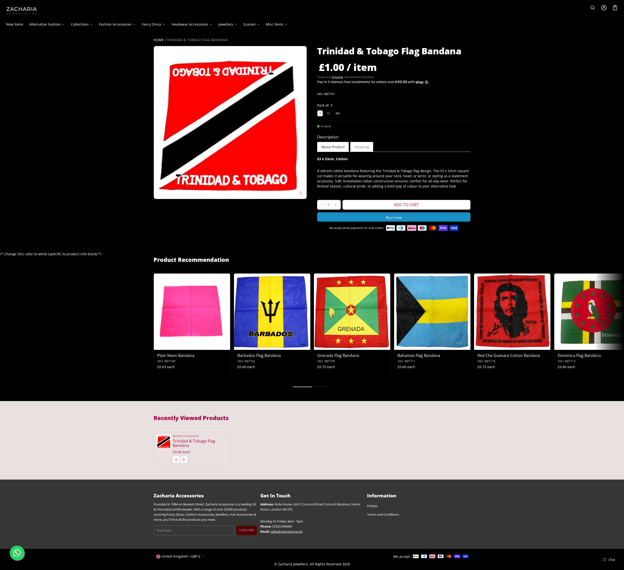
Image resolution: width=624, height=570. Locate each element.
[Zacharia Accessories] (21, 10)
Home (159, 40)
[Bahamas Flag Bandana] (432, 312)
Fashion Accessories (115, 24)
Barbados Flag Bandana (259, 355)
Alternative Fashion (45, 24)
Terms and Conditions (383, 514)
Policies (372, 506)
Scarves (249, 24)
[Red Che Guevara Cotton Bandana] (512, 312)
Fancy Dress (151, 24)
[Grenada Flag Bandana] (352, 312)
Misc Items (274, 24)
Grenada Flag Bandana (338, 355)
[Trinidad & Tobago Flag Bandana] (192, 449)
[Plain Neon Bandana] (192, 312)
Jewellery (225, 24)
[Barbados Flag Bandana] (272, 312)
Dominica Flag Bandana (579, 355)
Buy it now (394, 217)
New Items (14, 24)
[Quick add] (169, 345)
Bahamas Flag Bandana (419, 355)
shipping (337, 77)
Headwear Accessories (190, 24)
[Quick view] (160, 345)
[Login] (603, 7)
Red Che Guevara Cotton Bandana (509, 355)
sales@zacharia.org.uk (286, 532)
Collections (80, 24)
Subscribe (246, 530)
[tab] (333, 147)
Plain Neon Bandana (176, 355)
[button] (592, 7)
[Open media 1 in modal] (230, 122)
